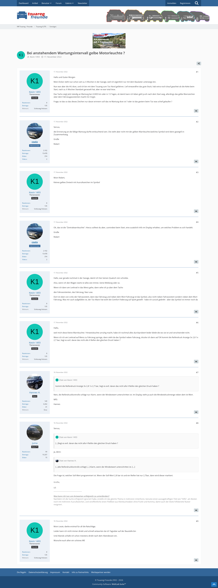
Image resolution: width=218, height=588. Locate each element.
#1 (197, 72)
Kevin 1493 (35, 57)
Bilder (24, 156)
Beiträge (25, 106)
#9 (197, 521)
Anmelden (171, 3)
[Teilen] (199, 63)
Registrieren (185, 3)
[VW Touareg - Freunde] (109, 15)
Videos (24, 159)
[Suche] (196, 3)
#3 (197, 172)
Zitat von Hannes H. (67, 460)
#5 (197, 272)
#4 (197, 222)
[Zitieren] (196, 111)
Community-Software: (109, 584)
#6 (197, 322)
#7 (197, 372)
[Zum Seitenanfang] (214, 584)
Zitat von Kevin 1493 (68, 380)
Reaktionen (26, 103)
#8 (197, 423)
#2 (197, 121)
